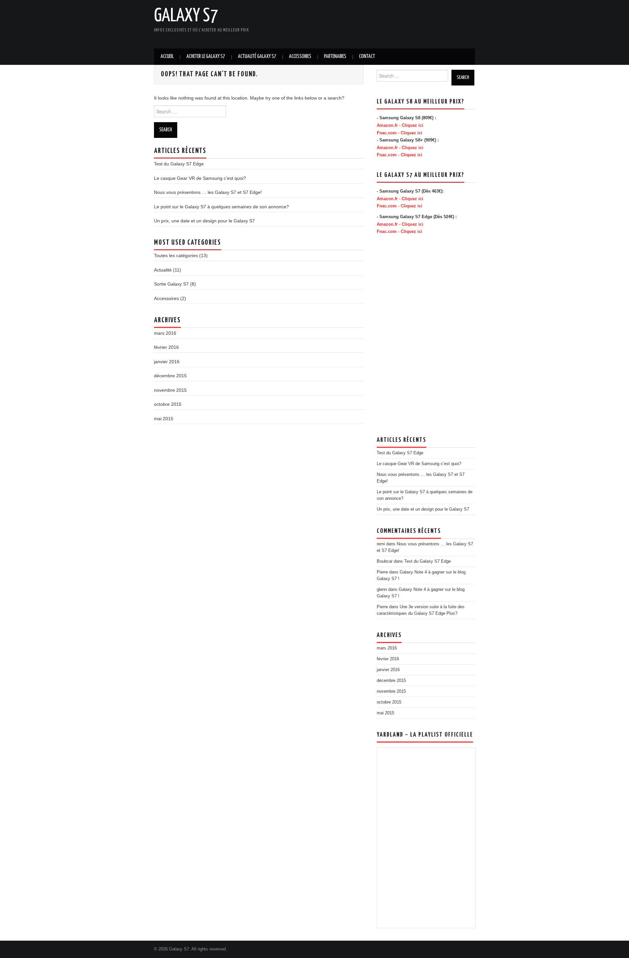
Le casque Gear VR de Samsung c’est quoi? (200, 178)
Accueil (167, 56)
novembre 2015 (170, 390)
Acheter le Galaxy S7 (205, 56)
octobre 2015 (167, 404)
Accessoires (300, 56)
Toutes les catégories (176, 255)
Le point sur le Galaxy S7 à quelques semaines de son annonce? (221, 206)
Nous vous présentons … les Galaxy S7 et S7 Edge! (208, 192)
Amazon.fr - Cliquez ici (400, 125)
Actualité (163, 269)
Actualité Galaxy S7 (257, 56)
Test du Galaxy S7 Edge (179, 163)
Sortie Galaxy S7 (171, 284)
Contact (367, 56)
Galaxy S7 (186, 16)
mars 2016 (165, 333)
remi (381, 544)
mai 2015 (163, 418)
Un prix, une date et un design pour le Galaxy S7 (204, 220)
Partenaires (335, 56)
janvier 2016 (167, 361)
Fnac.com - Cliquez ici (399, 133)
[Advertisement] (311, 23)
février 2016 (166, 347)
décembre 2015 (170, 375)
